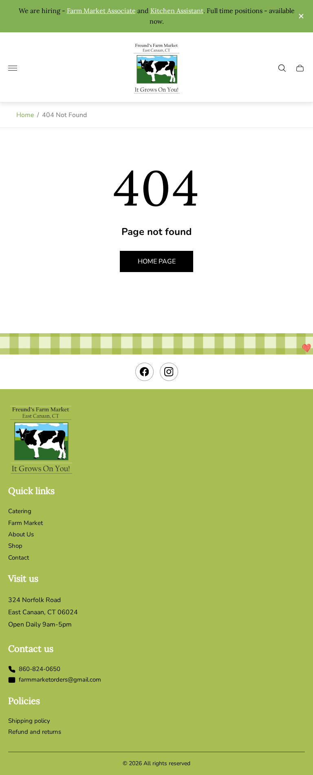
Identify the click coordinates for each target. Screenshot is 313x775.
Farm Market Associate (101, 11)
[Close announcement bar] (300, 16)
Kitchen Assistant (176, 11)
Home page (157, 261)
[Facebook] (144, 372)
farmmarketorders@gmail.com (60, 680)
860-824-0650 (39, 669)
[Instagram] (169, 372)
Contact (18, 558)
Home (25, 115)
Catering (19, 511)
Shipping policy (29, 720)
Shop (15, 546)
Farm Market (25, 523)
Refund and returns (34, 731)
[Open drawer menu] (13, 68)
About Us (21, 534)
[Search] (282, 68)
